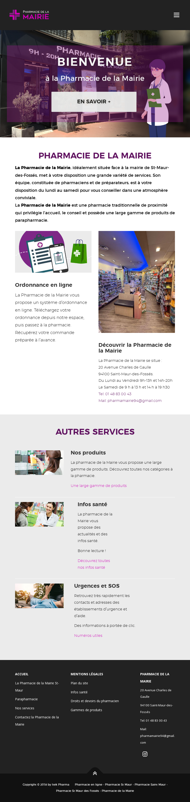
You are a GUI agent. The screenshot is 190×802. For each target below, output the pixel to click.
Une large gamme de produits (99, 486)
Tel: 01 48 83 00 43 (114, 394)
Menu (176, 15)
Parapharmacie (26, 699)
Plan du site (79, 683)
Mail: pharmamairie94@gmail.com (130, 401)
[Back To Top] (95, 773)
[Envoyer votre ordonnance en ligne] (53, 251)
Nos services (24, 708)
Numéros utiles (88, 636)
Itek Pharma (60, 784)
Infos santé (79, 692)
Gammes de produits (86, 710)
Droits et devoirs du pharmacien (95, 701)
